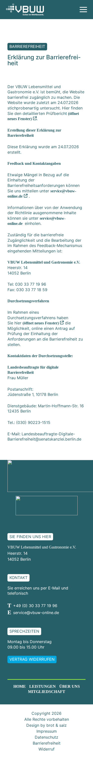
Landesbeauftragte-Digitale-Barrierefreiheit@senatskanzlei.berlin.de (44, 436)
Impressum (46, 731)
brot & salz (56, 725)
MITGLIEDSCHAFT (46, 691)
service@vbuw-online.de (36, 612)
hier (36, 322)
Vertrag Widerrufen (32, 659)
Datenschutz (46, 737)
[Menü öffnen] (83, 9)
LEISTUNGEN (42, 686)
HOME (19, 686)
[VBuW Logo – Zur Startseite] (25, 9)
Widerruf (46, 749)
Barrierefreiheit (47, 743)
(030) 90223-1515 (33, 422)
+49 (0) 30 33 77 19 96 (35, 605)
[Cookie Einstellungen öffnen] (9, 748)
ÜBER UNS (69, 686)
